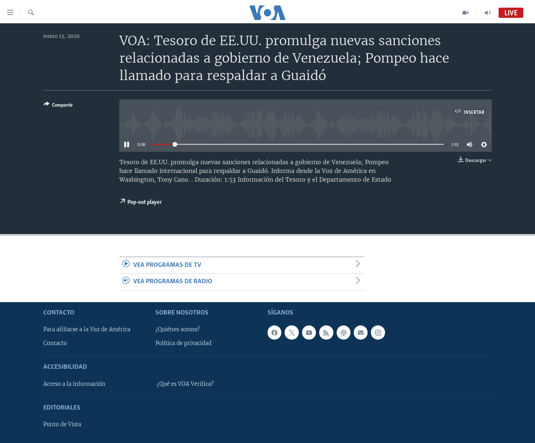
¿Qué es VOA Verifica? (185, 383)
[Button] (58, 106)
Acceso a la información (74, 383)
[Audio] (488, 12)
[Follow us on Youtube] (309, 332)
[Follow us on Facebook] (274, 332)
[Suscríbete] (361, 332)
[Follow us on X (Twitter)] (291, 332)
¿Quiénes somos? (177, 329)
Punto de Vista (62, 424)
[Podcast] (343, 332)
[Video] (466, 12)
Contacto (55, 343)
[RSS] (326, 332)
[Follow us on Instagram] (378, 332)
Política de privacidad (183, 343)
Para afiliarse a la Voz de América (86, 329)
